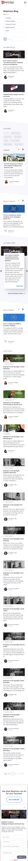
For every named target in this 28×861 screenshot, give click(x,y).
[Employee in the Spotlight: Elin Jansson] (14, 496)
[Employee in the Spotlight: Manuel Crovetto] (14, 706)
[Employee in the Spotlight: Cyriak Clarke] (14, 600)
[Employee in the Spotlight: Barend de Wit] (14, 636)
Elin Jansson (11, 76)
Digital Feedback (10, 27)
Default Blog (7, 434)
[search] (5, 39)
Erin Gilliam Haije (12, 484)
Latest (7, 30)
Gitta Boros (11, 231)
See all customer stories (15, 293)
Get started (14, 800)
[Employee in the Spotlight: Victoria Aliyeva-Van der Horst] (14, 394)
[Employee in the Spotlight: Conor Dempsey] (14, 530)
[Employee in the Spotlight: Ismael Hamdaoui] (14, 358)
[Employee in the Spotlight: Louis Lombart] (14, 564)
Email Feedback (7, 136)
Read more (19, 286)
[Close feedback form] (24, 807)
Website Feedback (16, 133)
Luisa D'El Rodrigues (14, 181)
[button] (25, 2)
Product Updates (10, 21)
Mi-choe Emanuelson (13, 588)
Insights (6, 140)
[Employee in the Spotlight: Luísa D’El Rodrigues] (14, 428)
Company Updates (15, 140)
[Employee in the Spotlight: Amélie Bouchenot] (14, 740)
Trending (8, 18)
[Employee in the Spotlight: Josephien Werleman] (14, 462)
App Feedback (17, 136)
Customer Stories (10, 24)
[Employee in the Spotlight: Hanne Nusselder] (14, 672)
